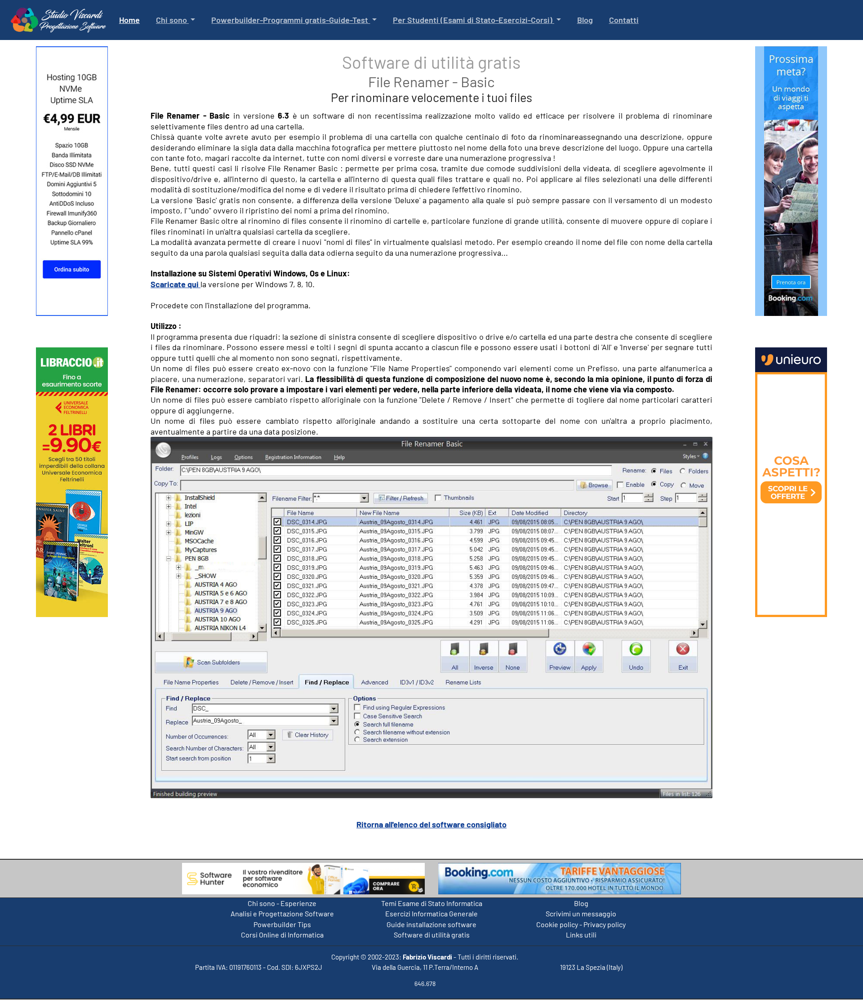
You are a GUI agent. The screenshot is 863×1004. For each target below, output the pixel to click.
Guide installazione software (431, 924)
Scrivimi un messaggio (581, 913)
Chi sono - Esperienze (282, 903)
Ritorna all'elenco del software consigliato (431, 824)
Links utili (581, 934)
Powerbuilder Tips (282, 924)
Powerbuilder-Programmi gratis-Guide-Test (290, 20)
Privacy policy (604, 924)
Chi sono (172, 20)
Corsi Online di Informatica (282, 934)
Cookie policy (557, 924)
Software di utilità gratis (432, 934)
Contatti (624, 20)
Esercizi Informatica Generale (431, 913)
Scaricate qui (175, 284)
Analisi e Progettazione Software (282, 913)
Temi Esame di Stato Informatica (431, 903)
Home (131, 19)
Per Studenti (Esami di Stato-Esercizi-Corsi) (473, 20)
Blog (585, 20)
